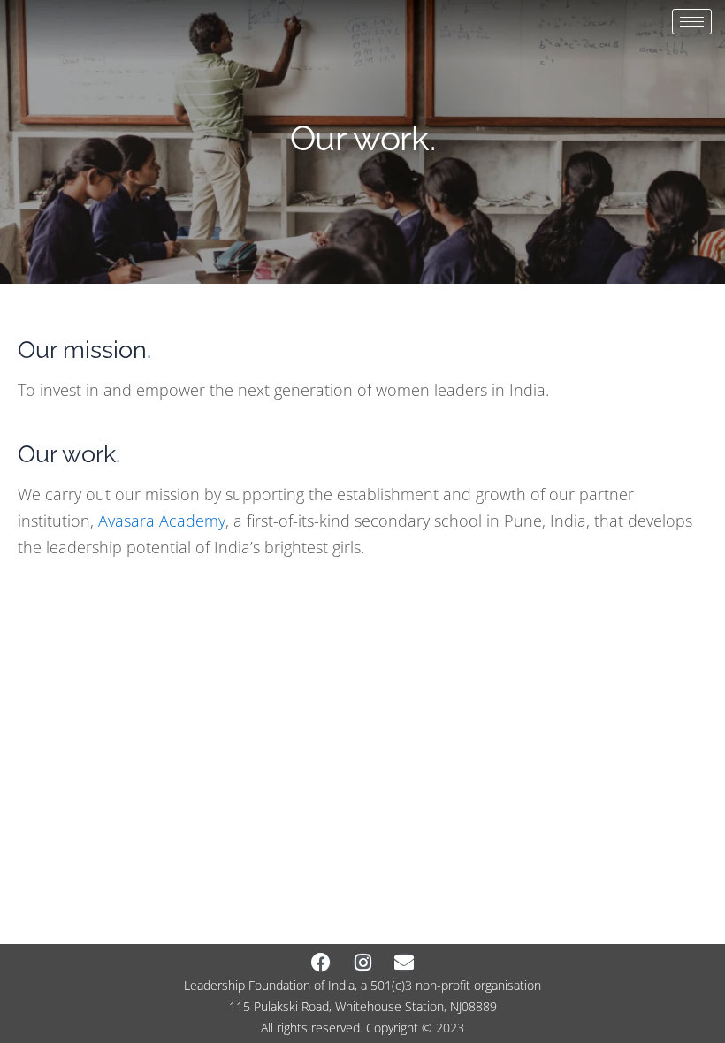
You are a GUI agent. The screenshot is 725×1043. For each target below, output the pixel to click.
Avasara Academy (161, 520)
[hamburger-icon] (692, 21)
